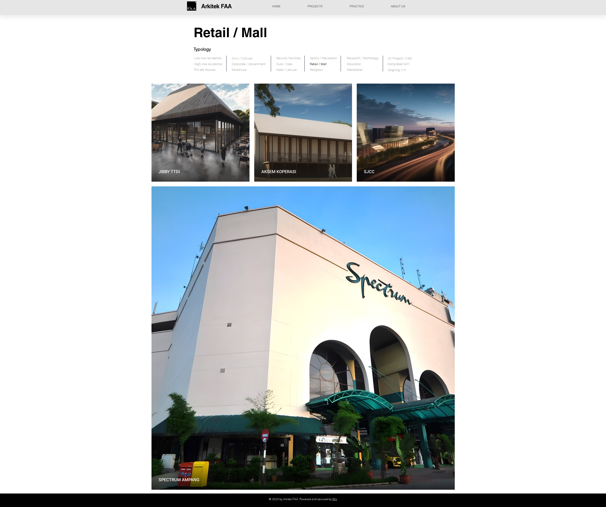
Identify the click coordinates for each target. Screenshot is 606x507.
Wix (334, 499)
